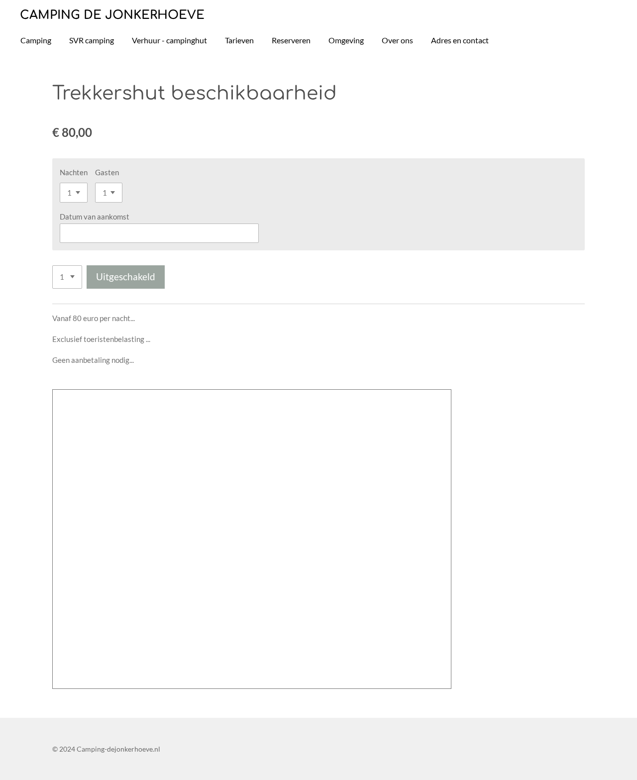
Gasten (107, 172)
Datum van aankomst (94, 216)
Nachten (74, 172)
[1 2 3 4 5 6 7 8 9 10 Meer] (67, 277)
